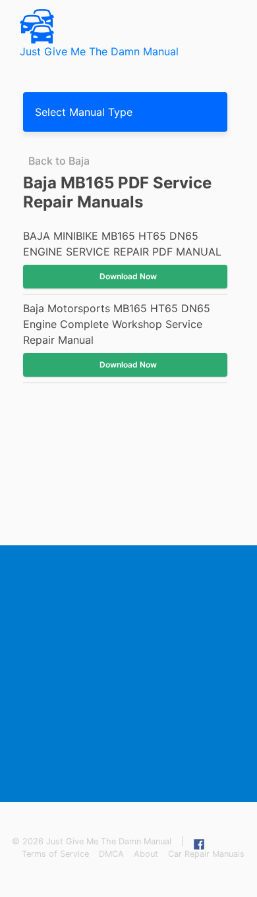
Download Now (128, 276)
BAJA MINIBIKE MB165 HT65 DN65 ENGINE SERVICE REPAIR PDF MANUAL (122, 243)
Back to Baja (59, 160)
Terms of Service (55, 854)
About (146, 854)
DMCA (111, 854)
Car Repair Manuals (206, 854)
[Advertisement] (128, 673)
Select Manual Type (83, 112)
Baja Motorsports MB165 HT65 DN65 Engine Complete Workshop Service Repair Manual (116, 324)
